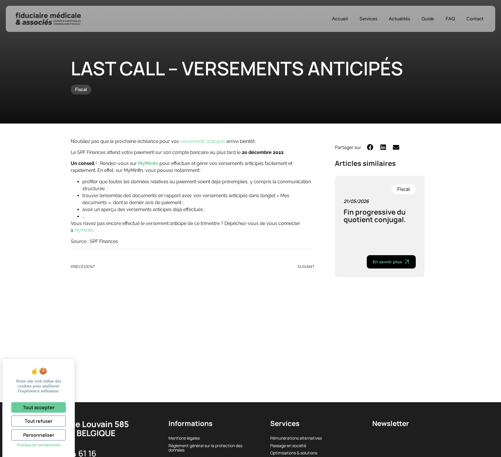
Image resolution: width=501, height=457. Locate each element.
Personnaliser (38, 435)
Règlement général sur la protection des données (205, 448)
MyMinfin (148, 163)
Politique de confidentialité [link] (39, 445)
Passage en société (288, 445)
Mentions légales (184, 438)
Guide (428, 18)
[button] (370, 147)
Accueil (340, 18)
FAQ (450, 18)
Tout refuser (38, 421)
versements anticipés (202, 141)
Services (368, 18)
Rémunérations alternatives (296, 438)
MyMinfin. (85, 230)
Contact (475, 18)
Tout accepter (39, 407)
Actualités (399, 18)
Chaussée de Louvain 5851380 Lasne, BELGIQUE (79, 428)
